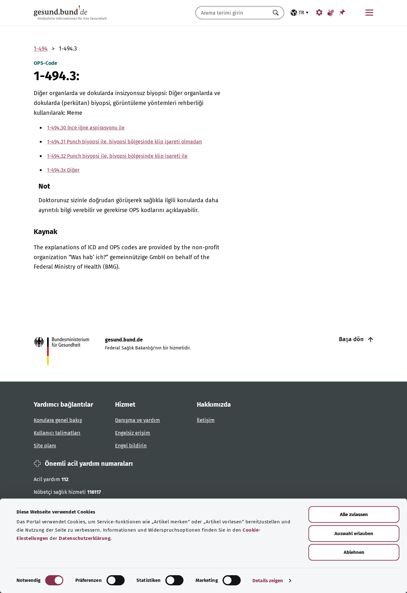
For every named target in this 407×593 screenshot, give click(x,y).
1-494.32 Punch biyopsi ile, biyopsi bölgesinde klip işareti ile (117, 156)
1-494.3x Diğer (63, 170)
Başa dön (352, 339)
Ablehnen (354, 552)
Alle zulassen (354, 514)
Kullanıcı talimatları (57, 433)
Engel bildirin (131, 446)
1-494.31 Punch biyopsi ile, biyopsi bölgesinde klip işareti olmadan (124, 142)
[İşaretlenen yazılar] (342, 12)
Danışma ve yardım (137, 420)
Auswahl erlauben (354, 533)
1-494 (41, 48)
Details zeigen (267, 580)
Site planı (45, 446)
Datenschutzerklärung (84, 538)
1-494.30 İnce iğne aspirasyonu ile (86, 128)
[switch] (116, 580)
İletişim (206, 420)
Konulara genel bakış (58, 420)
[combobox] (231, 12)
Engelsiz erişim (132, 433)
